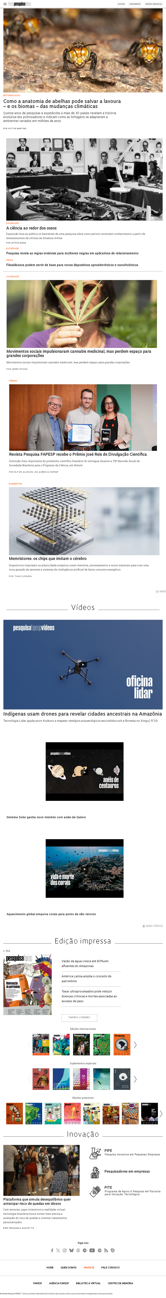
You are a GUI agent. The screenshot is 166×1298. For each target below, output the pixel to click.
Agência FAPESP (59, 1283)
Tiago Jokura (23, 576)
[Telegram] (84, 1250)
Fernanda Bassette (21, 1228)
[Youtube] (92, 1250)
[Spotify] (99, 1250)
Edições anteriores (83, 1098)
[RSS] (105, 1250)
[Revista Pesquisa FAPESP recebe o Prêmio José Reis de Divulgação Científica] (83, 452)
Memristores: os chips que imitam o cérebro (48, 559)
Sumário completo (79, 1017)
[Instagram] (64, 1250)
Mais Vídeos (154, 926)
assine (121, 4)
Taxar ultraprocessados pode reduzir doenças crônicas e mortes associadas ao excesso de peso (89, 996)
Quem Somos (69, 1268)
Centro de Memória (120, 1283)
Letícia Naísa (18, 243)
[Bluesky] (71, 1250)
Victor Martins (17, 129)
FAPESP (38, 1283)
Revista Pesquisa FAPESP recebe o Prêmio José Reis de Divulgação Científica (78, 455)
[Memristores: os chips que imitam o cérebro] (84, 556)
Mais (163, 591)
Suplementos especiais (83, 1064)
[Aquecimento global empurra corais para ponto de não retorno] (85, 869)
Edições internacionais (83, 1029)
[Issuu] (111, 1250)
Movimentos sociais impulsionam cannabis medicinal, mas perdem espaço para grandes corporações (68, 362)
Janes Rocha (20, 369)
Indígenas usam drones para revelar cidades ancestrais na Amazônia (82, 714)
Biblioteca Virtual (88, 1283)
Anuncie (89, 1268)
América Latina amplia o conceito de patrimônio (86, 979)
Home (50, 1268)
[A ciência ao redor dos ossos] (84, 221)
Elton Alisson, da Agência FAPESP (37, 472)
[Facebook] (53, 1250)
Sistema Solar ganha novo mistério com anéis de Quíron (46, 817)
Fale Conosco (110, 1268)
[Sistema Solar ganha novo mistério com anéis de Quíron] (85, 772)
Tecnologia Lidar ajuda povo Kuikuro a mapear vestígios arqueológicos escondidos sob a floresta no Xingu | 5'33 (80, 721)
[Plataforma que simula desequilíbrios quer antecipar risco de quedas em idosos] (41, 1197)
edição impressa (153, 4)
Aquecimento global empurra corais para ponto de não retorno (51, 914)
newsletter (135, 4)
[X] (58, 1250)
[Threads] (78, 1250)
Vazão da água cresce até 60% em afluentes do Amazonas (85, 964)
